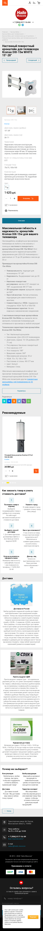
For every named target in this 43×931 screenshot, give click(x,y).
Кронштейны (14, 32)
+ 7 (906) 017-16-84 (21, 22)
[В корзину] (36, 471)
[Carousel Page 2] (5, 482)
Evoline (7, 459)
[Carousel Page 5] (12, 482)
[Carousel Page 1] (2, 482)
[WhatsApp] (28, 401)
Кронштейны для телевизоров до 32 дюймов (18, 36)
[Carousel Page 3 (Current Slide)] (8, 482)
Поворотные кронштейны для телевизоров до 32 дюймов (19, 39)
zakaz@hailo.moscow (16, 846)
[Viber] (24, 401)
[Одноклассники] (14, 401)
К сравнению (12, 205)
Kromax (6, 124)
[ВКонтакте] (9, 401)
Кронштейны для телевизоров (13, 34)
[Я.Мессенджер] (4, 401)
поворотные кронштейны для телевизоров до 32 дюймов (20, 382)
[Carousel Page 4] (10, 482)
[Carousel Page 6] (15, 482)
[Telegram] (19, 401)
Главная (5, 32)
